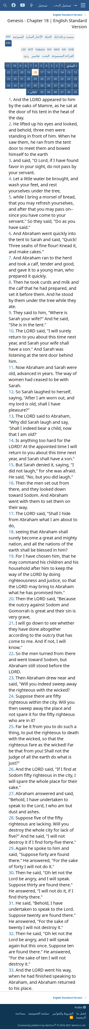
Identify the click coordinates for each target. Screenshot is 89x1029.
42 (21, 85)
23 (75, 79)
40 (35, 85)
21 (15, 72)
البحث (45, 56)
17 (41, 72)
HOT (30, 49)
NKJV (57, 49)
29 (35, 79)
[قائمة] (83, 5)
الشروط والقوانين (62, 1013)
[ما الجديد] (31, 5)
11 (7, 66)
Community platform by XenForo (51, 1025)
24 (68, 79)
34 (75, 85)
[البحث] (5, 5)
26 (55, 79)
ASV (8, 36)
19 (28, 72)
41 (28, 85)
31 (21, 79)
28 (41, 79)
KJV (64, 49)
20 (21, 72)
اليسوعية (18, 37)
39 (41, 85)
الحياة (48, 37)
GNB (71, 49)
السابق (71, 66)
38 (48, 85)
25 (62, 79)
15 (55, 72)
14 (62, 72)
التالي (33, 92)
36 (62, 85)
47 (62, 92)
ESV (8, 43)
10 (14, 66)
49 (48, 92)
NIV (49, 49)
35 (68, 85)
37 (55, 85)
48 (55, 92)
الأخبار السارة (34, 37)
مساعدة (20, 1013)
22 (8, 72)
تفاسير (35, 56)
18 (35, 72)
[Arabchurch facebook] (13, 5)
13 (68, 72)
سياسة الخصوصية (38, 1013)
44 (8, 85)
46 (68, 92)
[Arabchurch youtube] (22, 5)
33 (8, 79)
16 (48, 72)
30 (28, 79)
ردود (26, 56)
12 (75, 72)
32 (15, 79)
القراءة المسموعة (63, 56)
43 (15, 85)
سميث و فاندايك (64, 37)
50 (41, 92)
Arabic (79, 1007)
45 (75, 92)
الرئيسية (81, 1017)
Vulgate (40, 49)
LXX (23, 49)
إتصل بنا (81, 1013)
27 (48, 79)
